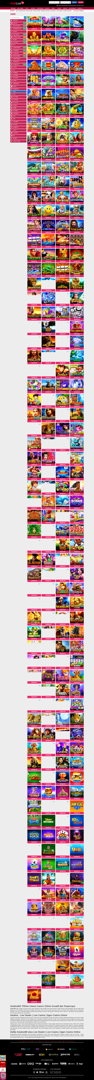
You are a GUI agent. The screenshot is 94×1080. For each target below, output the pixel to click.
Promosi (79, 8)
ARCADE (33, 8)
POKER (59, 8)
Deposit (65, 8)
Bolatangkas (72, 8)
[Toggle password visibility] (69, 2)
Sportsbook (40, 8)
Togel (53, 8)
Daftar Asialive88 (18, 1032)
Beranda (13, 8)
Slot (27, 8)
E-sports (47, 8)
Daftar (81, 2)
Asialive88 (13, 1008)
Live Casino (20, 8)
